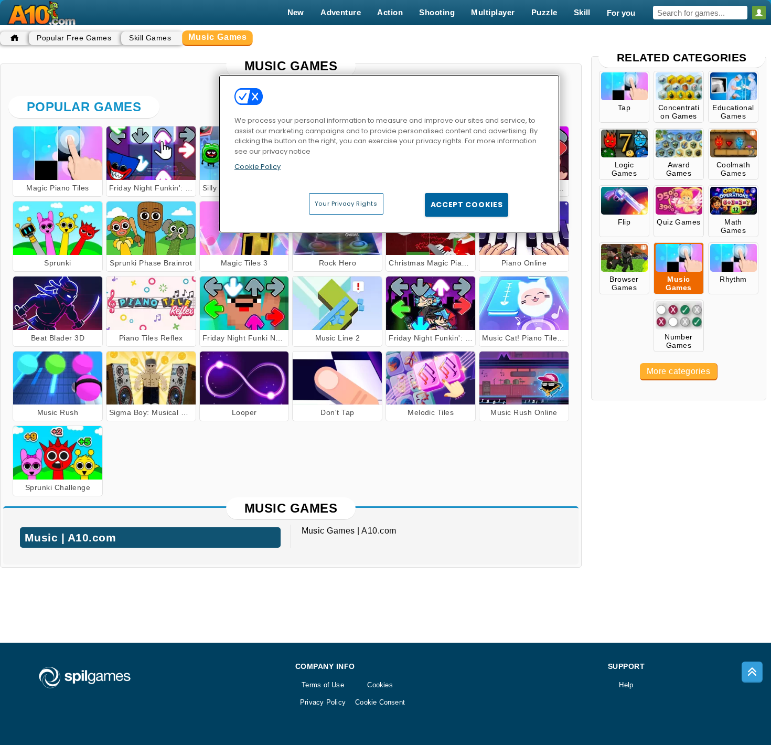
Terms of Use (323, 685)
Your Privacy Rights (346, 203)
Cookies (380, 685)
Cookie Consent (380, 702)
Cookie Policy (257, 167)
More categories (678, 371)
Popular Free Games (74, 38)
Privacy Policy (323, 702)
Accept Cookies (467, 204)
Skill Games (150, 38)
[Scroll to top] (752, 672)
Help (626, 685)
